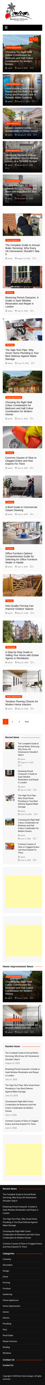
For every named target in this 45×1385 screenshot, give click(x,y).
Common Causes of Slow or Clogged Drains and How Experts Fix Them (20, 460)
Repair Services (10, 1341)
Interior (6, 1312)
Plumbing (10, 345)
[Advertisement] (25, 891)
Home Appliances (13, 240)
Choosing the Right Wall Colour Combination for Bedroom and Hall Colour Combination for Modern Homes (19, 408)
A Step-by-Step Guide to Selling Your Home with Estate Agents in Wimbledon (22, 655)
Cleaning (10, 453)
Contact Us (8, 1365)
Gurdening (7, 1294)
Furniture (34, 51)
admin (34, 68)
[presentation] (31, 39)
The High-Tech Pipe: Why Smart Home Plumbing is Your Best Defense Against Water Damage (28, 801)
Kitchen (6, 1318)
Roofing (6, 1347)
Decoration (7, 1265)
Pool (5, 1330)
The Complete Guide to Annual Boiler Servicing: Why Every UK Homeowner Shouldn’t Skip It (29, 749)
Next (27, 722)
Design (6, 1271)
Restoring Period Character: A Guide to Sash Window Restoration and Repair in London (28, 777)
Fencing (9, 601)
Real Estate (11, 647)
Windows (10, 293)
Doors (5, 1277)
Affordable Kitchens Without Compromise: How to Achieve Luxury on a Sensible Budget (21, 158)
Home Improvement (13, 84)
